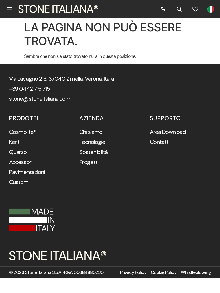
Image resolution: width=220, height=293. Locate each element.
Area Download (168, 132)
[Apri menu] (10, 9)
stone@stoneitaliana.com (39, 98)
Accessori (20, 162)
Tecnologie (92, 142)
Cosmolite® (22, 132)
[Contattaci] (163, 9)
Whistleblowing (196, 272)
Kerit (14, 142)
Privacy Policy (133, 272)
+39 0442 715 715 (29, 88)
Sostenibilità (93, 152)
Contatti (159, 142)
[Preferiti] (195, 9)
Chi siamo (90, 132)
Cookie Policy (163, 272)
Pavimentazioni (27, 172)
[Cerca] (179, 9)
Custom (18, 182)
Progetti (88, 162)
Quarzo (18, 152)
